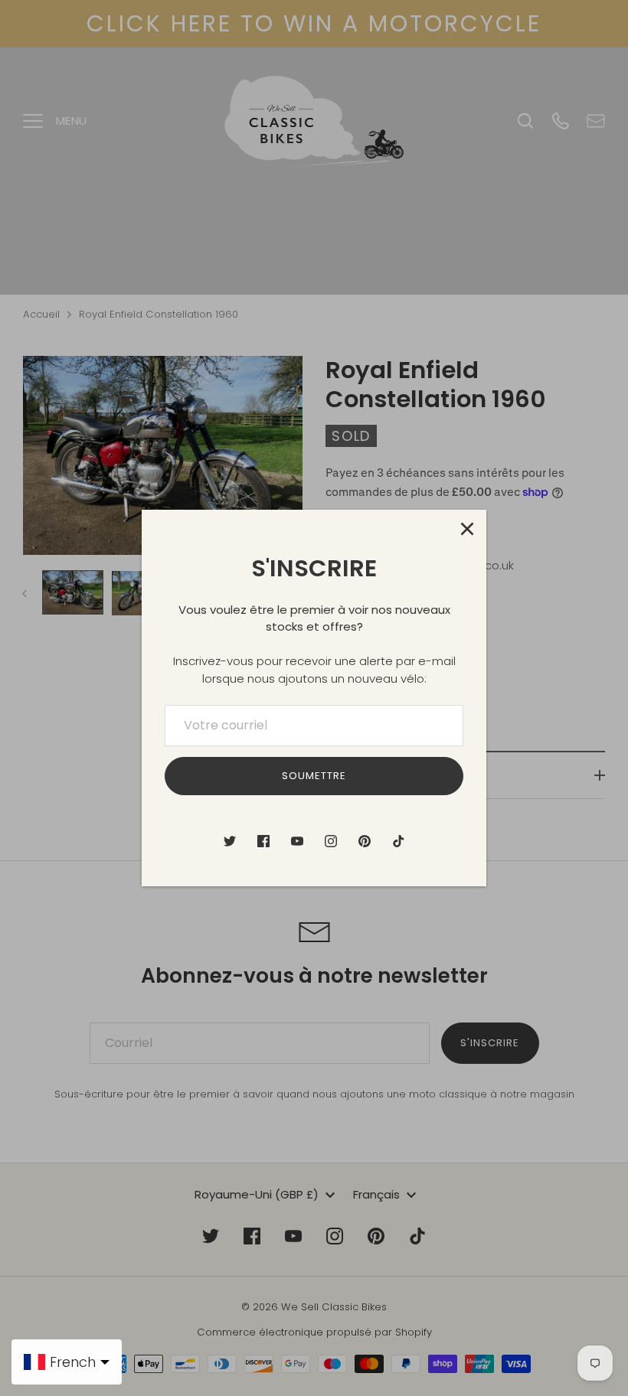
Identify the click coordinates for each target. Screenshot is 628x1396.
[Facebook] (263, 841)
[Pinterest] (364, 841)
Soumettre (314, 775)
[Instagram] (331, 841)
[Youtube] (297, 841)
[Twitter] (230, 841)
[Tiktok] (398, 841)
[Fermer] (467, 529)
